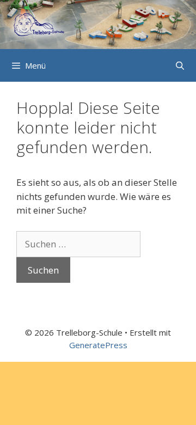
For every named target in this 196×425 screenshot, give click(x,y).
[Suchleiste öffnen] (180, 65)
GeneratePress (98, 344)
